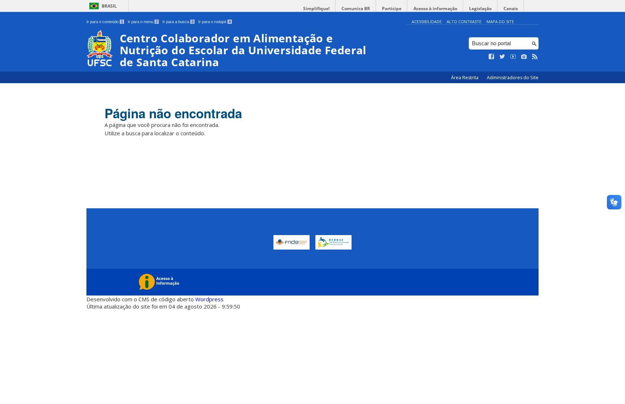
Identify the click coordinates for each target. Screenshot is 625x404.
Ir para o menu (143, 22)
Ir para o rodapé (214, 22)
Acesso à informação (435, 8)
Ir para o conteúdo (104, 22)
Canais (510, 8)
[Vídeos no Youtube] (513, 57)
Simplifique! (316, 8)
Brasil (109, 6)
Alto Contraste (464, 21)
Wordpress (209, 299)
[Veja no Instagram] (524, 57)
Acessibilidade (427, 21)
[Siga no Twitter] (502, 57)
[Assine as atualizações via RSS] (535, 57)
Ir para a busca (178, 22)
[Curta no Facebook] (491, 57)
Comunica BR (355, 8)
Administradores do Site (513, 78)
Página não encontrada (173, 113)
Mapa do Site (500, 21)
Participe (391, 8)
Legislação (480, 8)
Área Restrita (465, 78)
